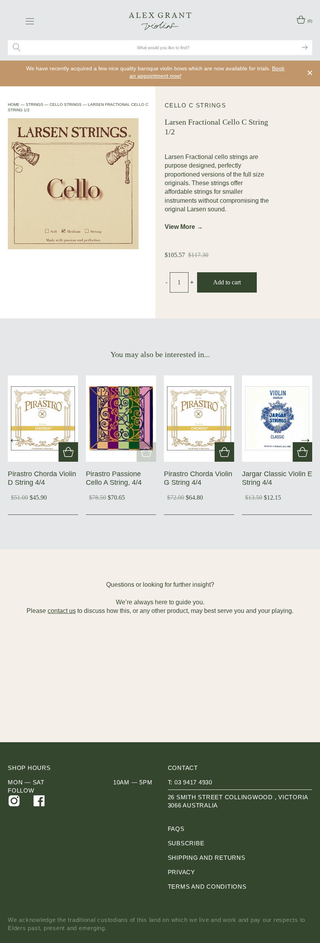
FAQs (176, 828)
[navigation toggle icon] (30, 21)
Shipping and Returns (206, 857)
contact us (62, 610)
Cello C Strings (195, 105)
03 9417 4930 (193, 782)
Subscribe (186, 843)
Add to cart (227, 282)
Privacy (181, 872)
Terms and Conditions (207, 886)
